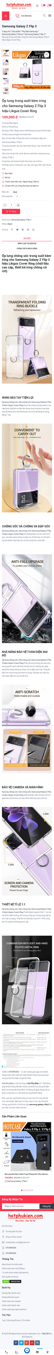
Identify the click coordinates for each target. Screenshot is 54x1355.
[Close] (50, 633)
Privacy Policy (44, 700)
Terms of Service (26, 703)
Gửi (27, 710)
